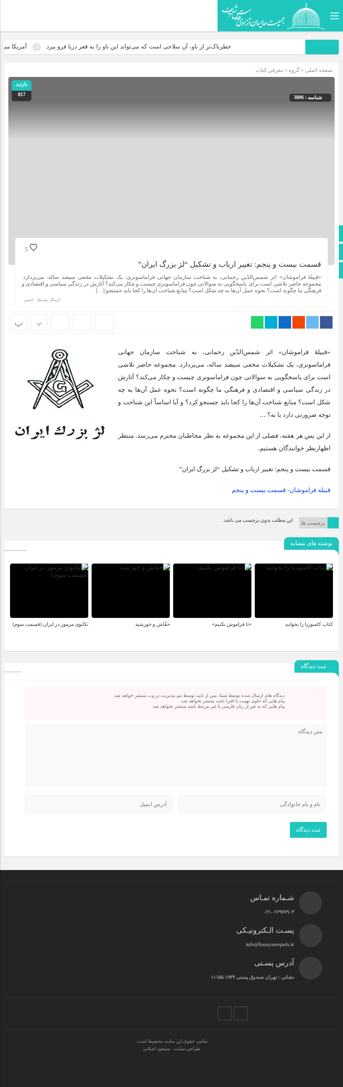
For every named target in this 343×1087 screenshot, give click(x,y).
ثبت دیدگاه (308, 830)
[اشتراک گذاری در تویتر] (312, 322)
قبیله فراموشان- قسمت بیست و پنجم (281, 490)
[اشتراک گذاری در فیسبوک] (326, 322)
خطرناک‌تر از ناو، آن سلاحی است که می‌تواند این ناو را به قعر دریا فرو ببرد (153, 46)
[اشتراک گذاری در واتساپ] (257, 322)
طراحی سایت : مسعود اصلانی (171, 1048)
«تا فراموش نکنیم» (231, 624)
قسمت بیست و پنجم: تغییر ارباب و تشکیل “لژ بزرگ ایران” (229, 264)
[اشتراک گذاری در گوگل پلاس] (298, 322)
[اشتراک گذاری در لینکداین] (285, 322)
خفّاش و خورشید (152, 624)
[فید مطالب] (225, 1013)
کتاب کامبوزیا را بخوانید (309, 624)
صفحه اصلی (318, 70)
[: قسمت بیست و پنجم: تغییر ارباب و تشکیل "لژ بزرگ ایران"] (82, 322)
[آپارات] (240, 1013)
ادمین (28, 299)
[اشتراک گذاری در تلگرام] (271, 322)
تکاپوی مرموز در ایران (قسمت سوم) (50, 624)
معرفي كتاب (269, 70)
